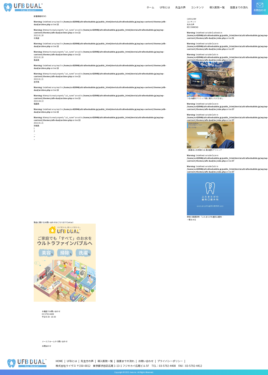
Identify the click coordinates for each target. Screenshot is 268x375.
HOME (59, 361)
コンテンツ (197, 7)
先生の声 (180, 7)
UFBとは (165, 7)
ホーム (150, 7)
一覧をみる (191, 219)
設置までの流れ (239, 7)
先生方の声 (87, 361)
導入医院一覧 (217, 7)
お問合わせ (259, 10)
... (34, 133)
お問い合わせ (146, 361)
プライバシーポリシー (170, 361)
